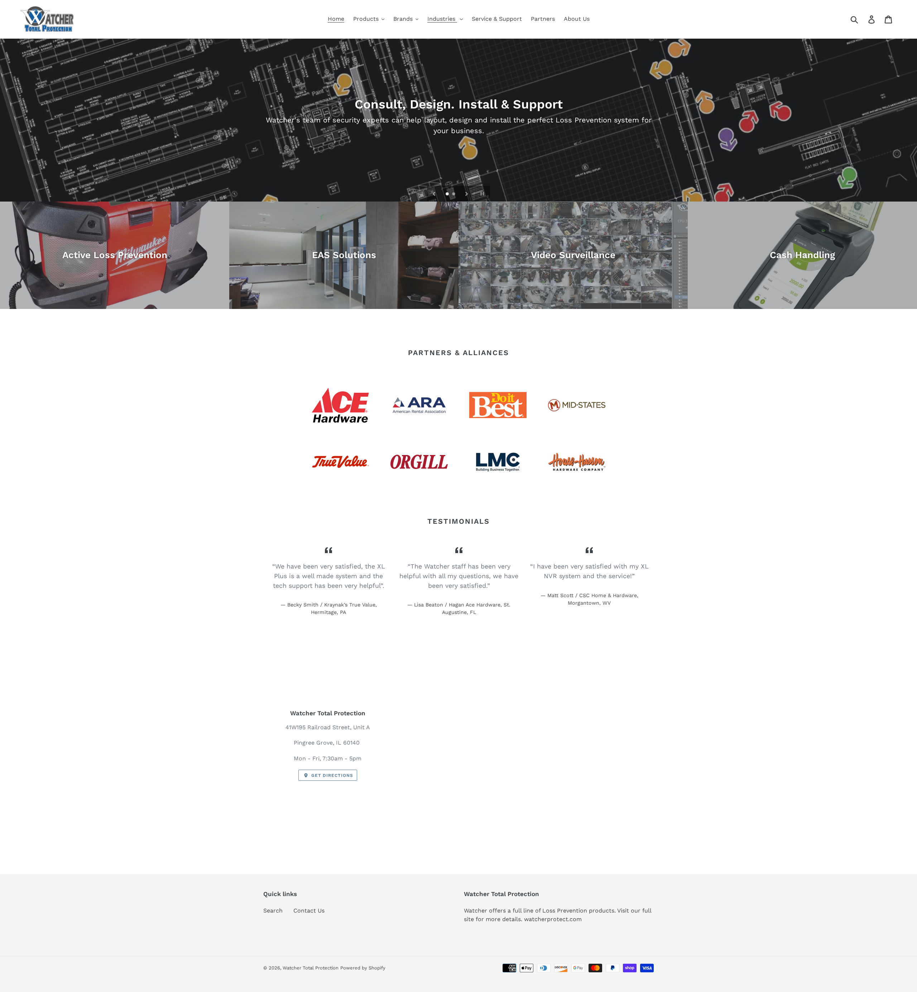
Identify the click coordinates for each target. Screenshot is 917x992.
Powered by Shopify (362, 968)
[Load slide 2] (454, 194)
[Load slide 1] (448, 194)
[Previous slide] (434, 194)
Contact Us (309, 910)
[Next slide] (467, 194)
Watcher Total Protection (311, 968)
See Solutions (458, 136)
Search (273, 910)
